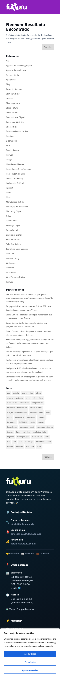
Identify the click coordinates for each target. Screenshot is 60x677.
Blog (8, 84)
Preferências (30, 662)
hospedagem (12, 427)
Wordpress (30, 447)
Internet (9, 188)
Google (9, 159)
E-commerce (11, 141)
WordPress (11, 272)
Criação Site (11, 127)
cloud (28, 398)
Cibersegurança (13, 103)
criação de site (37, 403)
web (49, 442)
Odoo (8, 216)
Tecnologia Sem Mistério (17, 249)
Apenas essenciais (30, 670)
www (39, 447)
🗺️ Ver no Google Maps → (20, 609)
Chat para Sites (13, 94)
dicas (48, 412)
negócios (10, 437)
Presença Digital (13, 225)
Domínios (10, 136)
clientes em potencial (15, 398)
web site (19, 447)
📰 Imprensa (27, 553)
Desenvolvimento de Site (17, 131)
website (10, 447)
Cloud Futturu (12, 108)
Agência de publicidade (16, 70)
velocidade (40, 442)
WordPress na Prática (15, 277)
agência (16, 393)
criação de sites (36, 408)
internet (10, 432)
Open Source (12, 221)
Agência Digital (12, 75)
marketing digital (39, 432)
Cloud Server (12, 112)
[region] (30, 652)
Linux (8, 192)
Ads (7, 61)
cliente (38, 393)
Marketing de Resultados (17, 207)
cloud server (11, 403)
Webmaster (11, 263)
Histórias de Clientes (15, 164)
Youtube (9, 282)
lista (18, 432)
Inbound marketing (14, 178)
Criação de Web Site (15, 122)
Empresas (41, 417)
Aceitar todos (30, 654)
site (14, 442)
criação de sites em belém (17, 412)
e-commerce (19, 417)
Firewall (9, 155)
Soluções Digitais (13, 244)
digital (9, 417)
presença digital (23, 437)
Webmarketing (12, 258)
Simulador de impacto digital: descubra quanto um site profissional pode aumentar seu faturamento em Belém (30, 343)
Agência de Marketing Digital (19, 65)
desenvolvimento (36, 412)
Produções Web (13, 230)
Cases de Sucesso (14, 89)
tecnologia (29, 442)
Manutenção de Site (15, 202)
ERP (8, 145)
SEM (47, 437)
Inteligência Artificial (15, 183)
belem (24, 393)
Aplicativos (11, 80)
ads (8, 393)
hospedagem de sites (45, 427)
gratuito (41, 422)
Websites (10, 268)
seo (8, 442)
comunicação (24, 403)
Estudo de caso (12, 150)
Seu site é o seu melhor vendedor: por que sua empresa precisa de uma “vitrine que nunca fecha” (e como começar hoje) (29, 298)
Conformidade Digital (15, 117)
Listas (8, 197)
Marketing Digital (13, 211)
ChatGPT (10, 98)
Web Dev (10, 254)
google (32, 422)
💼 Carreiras (42, 553)
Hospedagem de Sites (15, 174)
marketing (26, 432)
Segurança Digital (14, 235)
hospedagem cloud (27, 427)
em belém (31, 417)
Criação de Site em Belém (17, 408)
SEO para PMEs (13, 239)
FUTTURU (23, 422)
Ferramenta (11, 422)
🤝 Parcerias (12, 553)
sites (20, 442)
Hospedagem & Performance (18, 169)
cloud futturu (38, 398)
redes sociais (37, 437)
